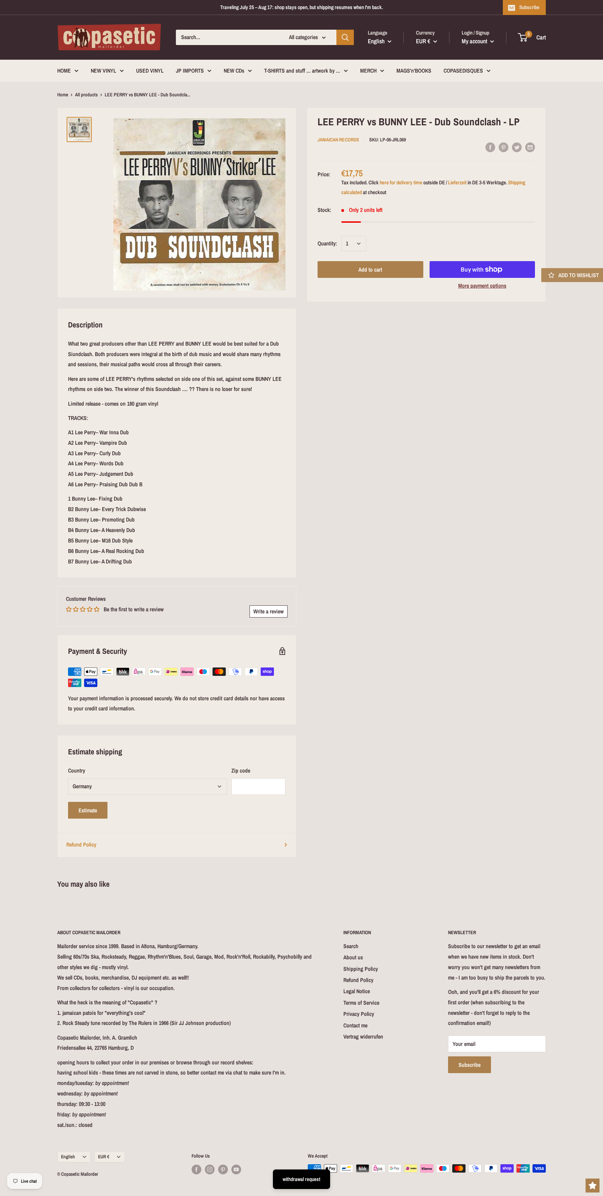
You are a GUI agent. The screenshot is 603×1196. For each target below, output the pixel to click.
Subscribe (529, 7)
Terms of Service (361, 1002)
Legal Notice (356, 991)
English (68, 1156)
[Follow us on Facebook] (196, 1169)
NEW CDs (234, 70)
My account (475, 41)
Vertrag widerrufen (363, 1036)
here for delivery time (401, 182)
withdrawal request (301, 1179)
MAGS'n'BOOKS (413, 70)
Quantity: (327, 243)
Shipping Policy (360, 969)
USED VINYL (150, 70)
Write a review (268, 611)
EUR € (103, 1156)
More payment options (482, 285)
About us (353, 957)
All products (86, 94)
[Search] (345, 37)
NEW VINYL (103, 70)
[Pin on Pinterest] (503, 147)
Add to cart (370, 269)
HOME (64, 70)
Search (350, 946)
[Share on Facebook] (490, 147)
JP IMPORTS (190, 70)
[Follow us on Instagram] (210, 1169)
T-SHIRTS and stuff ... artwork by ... (302, 70)
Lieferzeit (457, 182)
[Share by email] (530, 147)
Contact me (355, 1025)
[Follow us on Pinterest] (223, 1169)
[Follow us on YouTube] (236, 1169)
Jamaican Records (338, 139)
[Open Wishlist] (593, 1186)
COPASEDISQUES (463, 70)
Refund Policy (81, 844)
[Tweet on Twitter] (517, 147)
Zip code (240, 770)
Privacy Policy (358, 1014)
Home (62, 94)
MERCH (368, 70)
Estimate (88, 810)
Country (76, 770)
